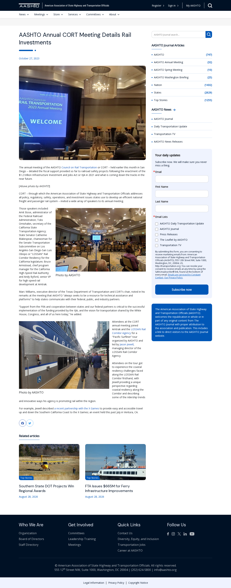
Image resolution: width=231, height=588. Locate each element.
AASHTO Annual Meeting (168, 62)
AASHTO (159, 54)
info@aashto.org (165, 570)
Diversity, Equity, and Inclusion (138, 539)
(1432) (208, 85)
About (112, 14)
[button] (173, 5)
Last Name (161, 201)
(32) (210, 62)
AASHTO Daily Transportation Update (182, 223)
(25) (210, 77)
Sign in (172, 5)
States (157, 92)
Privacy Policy (116, 582)
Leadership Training (82, 539)
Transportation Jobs (131, 545)
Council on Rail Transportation (79, 167)
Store (56, 14)
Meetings (39, 14)
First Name (161, 186)
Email (158, 172)
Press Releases (169, 234)
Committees (93, 14)
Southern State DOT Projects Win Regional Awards (46, 488)
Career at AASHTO (130, 550)
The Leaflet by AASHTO (174, 240)
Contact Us (125, 533)
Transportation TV (164, 134)
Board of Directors (31, 539)
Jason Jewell (127, 344)
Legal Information (93, 582)
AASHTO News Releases (168, 141)
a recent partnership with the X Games (76, 408)
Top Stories (160, 100)
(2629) (208, 92)
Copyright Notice (138, 582)
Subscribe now (182, 290)
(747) (209, 54)
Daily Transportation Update (170, 126)
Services (73, 14)
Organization (28, 533)
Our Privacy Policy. (173, 277)
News (22, 14)
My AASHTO (193, 5)
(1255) (208, 100)
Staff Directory (28, 545)
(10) (210, 69)
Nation (158, 85)
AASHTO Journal (163, 119)
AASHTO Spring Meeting (168, 69)
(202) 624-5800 (141, 570)
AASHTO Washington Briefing (171, 77)
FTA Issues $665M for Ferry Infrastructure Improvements (109, 488)
